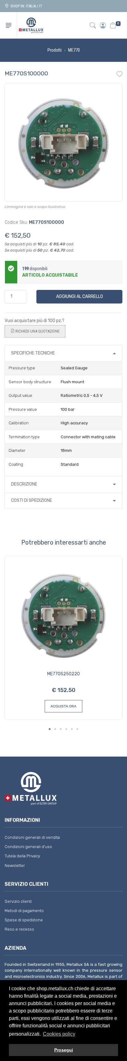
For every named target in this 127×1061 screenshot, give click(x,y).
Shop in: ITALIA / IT (25, 6)
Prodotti (54, 50)
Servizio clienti (18, 901)
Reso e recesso (19, 929)
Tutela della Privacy (22, 856)
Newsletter (15, 865)
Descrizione (24, 484)
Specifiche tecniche (33, 353)
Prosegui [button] (63, 1049)
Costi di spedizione (31, 500)
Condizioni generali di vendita (32, 837)
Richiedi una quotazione (36, 331)
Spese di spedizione (24, 920)
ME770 (74, 50)
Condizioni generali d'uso (28, 846)
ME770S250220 (63, 674)
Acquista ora (63, 706)
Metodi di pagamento (24, 910)
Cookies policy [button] (59, 1034)
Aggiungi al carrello (79, 296)
